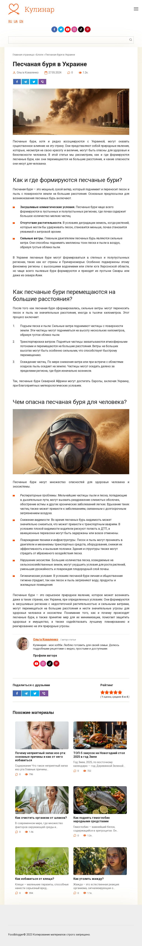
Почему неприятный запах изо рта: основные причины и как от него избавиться (40, 756)
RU (10, 21)
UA (16, 21)
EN (21, 21)
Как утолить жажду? (88, 879)
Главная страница (23, 54)
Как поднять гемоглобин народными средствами (91, 819)
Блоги (39, 54)
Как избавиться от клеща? (34, 879)
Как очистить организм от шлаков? (41, 817)
